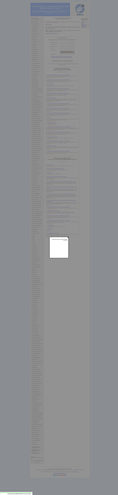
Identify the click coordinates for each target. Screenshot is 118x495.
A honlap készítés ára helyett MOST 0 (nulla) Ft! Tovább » (19, 493)
